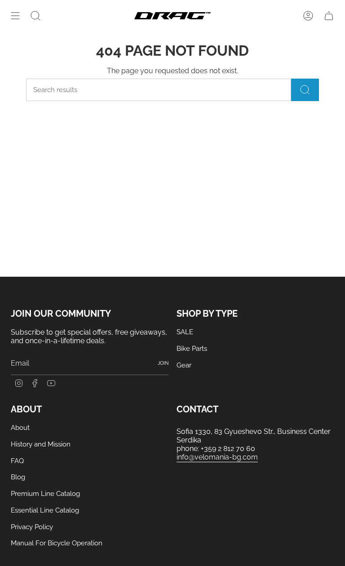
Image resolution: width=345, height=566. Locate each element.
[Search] (305, 90)
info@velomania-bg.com (217, 457)
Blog (18, 477)
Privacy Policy (32, 527)
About (20, 428)
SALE (185, 332)
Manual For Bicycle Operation (56, 543)
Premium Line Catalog (45, 494)
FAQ (17, 461)
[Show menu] (15, 15)
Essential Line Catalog (45, 510)
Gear (184, 365)
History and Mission (41, 444)
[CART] (328, 15)
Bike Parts (192, 349)
